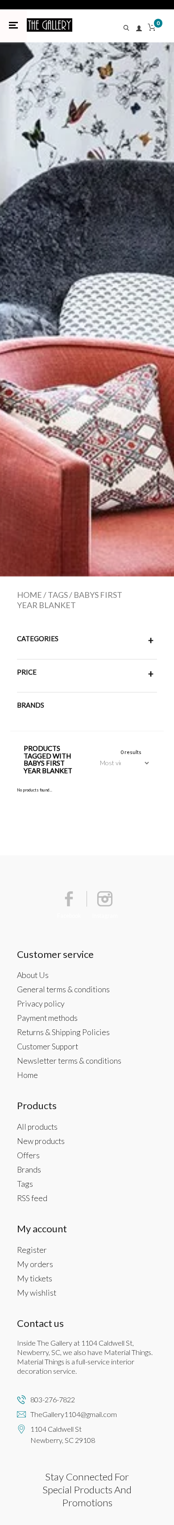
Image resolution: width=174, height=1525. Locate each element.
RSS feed (32, 1198)
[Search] (129, 28)
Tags (58, 595)
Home (29, 595)
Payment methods (47, 1018)
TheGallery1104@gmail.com (73, 1414)
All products (37, 1126)
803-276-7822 (52, 1399)
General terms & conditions (63, 989)
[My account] (139, 28)
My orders (35, 1264)
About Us (33, 975)
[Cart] (151, 28)
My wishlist (36, 1292)
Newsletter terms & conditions (69, 1060)
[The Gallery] (49, 25)
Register (32, 1250)
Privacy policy (41, 1003)
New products (41, 1141)
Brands (29, 1169)
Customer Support (47, 1046)
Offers (28, 1155)
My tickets (34, 1278)
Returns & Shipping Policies (63, 1032)
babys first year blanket (69, 600)
